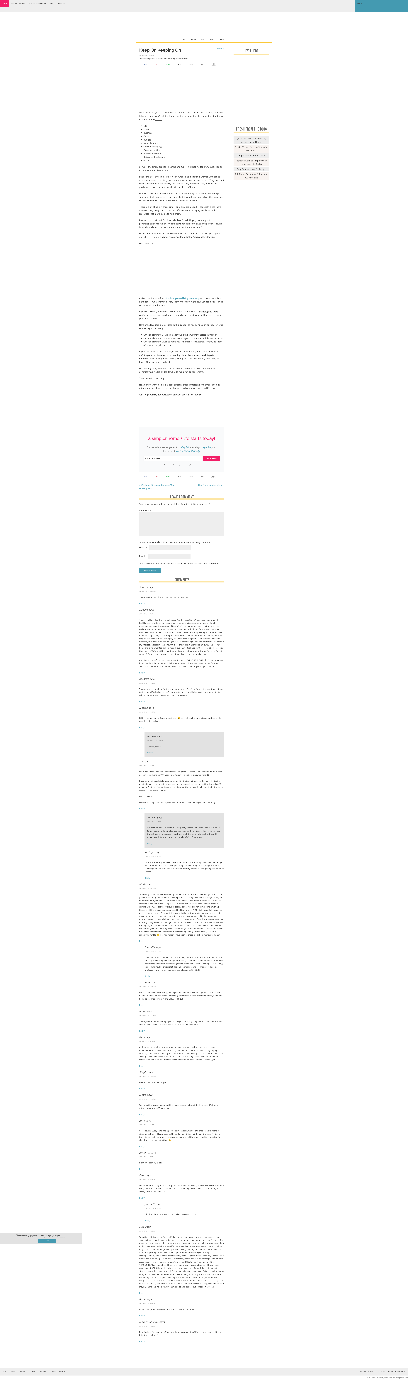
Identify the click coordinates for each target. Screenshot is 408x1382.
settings (62, 1237)
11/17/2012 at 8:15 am (147, 1179)
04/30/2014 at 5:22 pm (147, 591)
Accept (47, 1241)
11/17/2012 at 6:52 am (147, 1303)
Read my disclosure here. (178, 58)
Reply (142, 603)
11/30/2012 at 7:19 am (147, 614)
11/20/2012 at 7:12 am (152, 951)
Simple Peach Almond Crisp (251, 155)
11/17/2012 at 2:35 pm (147, 1076)
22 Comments (219, 48)
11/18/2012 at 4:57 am (147, 1041)
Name (143, 547)
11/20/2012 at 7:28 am (155, 822)
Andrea (151, 736)
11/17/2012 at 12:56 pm (148, 1099)
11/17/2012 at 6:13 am (147, 1326)
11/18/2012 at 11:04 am (147, 1015)
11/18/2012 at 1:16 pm (147, 986)
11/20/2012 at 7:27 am (155, 740)
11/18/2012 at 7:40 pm (147, 888)
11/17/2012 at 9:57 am (147, 1157)
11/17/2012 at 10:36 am (147, 1125)
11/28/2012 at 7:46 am (152, 856)
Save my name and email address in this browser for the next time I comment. (180, 563)
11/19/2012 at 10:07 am (147, 766)
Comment (145, 510)
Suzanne (144, 982)
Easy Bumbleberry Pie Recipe (251, 169)
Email (142, 556)
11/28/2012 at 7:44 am (147, 683)
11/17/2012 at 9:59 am (152, 1208)
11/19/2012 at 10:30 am (147, 712)
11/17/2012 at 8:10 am (147, 1231)
